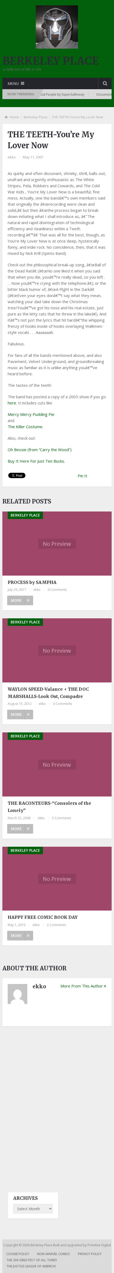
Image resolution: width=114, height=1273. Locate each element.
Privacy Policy (90, 1254)
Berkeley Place (35, 117)
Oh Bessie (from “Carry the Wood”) (40, 449)
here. (12, 402)
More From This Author (81, 986)
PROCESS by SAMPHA (32, 582)
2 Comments (56, 925)
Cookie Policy (17, 1254)
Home (14, 117)
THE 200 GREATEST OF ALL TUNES (31, 1260)
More (16, 600)
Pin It (82, 475)
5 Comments (61, 818)
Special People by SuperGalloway (53, 94)
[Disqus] (57, 1104)
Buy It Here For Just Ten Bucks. (36, 461)
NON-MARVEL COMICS (53, 1254)
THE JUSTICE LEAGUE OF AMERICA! (31, 1266)
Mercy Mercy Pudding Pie (31, 414)
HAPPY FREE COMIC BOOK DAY (43, 917)
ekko (12, 157)
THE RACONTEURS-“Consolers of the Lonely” (49, 806)
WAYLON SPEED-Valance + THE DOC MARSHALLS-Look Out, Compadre (48, 692)
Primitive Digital (99, 1245)
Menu (13, 83)
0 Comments (57, 589)
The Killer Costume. (25, 426)
